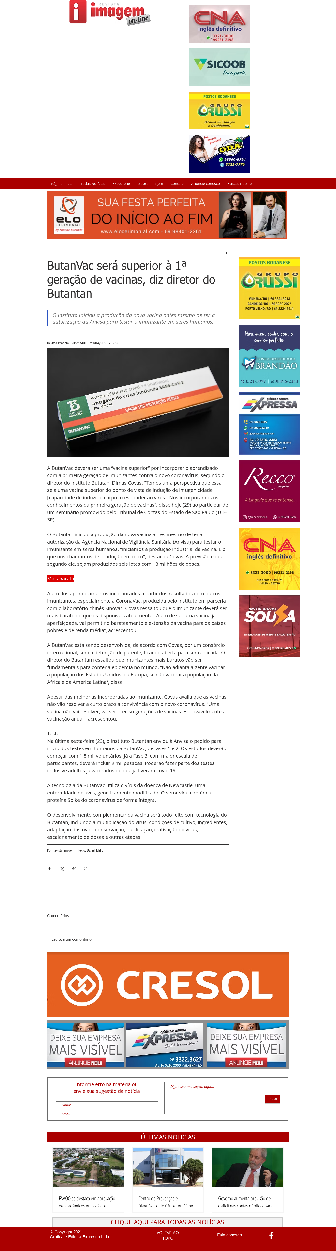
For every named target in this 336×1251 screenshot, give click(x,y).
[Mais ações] (226, 252)
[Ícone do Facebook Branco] (271, 1235)
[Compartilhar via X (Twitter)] (61, 868)
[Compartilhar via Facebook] (49, 868)
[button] (168, 1137)
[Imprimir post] (85, 868)
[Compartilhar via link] (73, 868)
